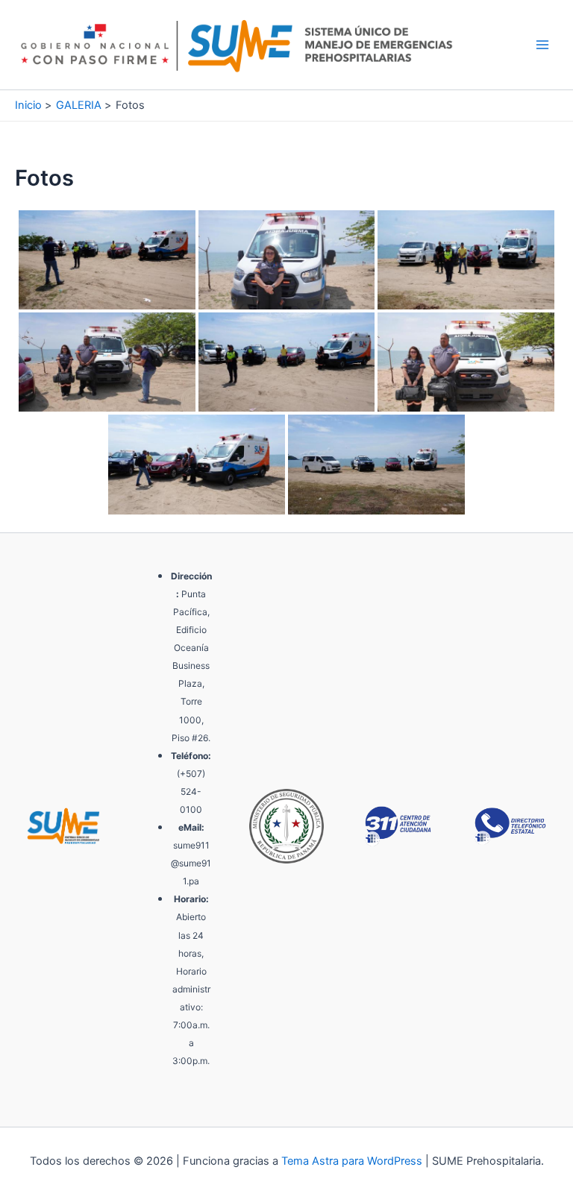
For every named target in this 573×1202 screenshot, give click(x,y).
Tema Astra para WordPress (351, 1161)
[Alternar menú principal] (542, 44)
